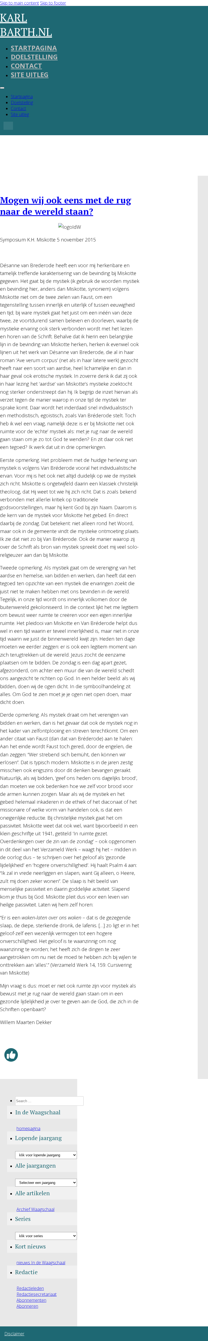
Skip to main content (19, 3)
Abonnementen (31, 1300)
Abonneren (27, 1306)
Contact (26, 65)
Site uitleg (29, 74)
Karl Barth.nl (26, 24)
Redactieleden (30, 1288)
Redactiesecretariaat (37, 1294)
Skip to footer (53, 3)
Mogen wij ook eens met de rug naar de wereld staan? (65, 205)
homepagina (28, 1128)
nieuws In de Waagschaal (41, 1263)
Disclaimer (14, 1334)
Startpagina (34, 47)
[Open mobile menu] (2, 88)
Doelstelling (34, 56)
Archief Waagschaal (35, 1209)
